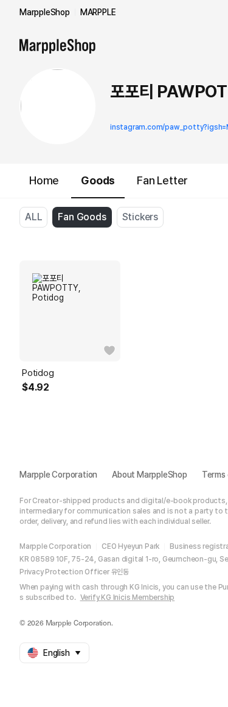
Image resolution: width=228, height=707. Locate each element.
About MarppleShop (149, 474)
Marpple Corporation (58, 474)
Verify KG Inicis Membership (127, 597)
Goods (98, 180)
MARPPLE (98, 12)
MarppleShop (44, 12)
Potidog (38, 372)
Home (44, 180)
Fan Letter (162, 180)
